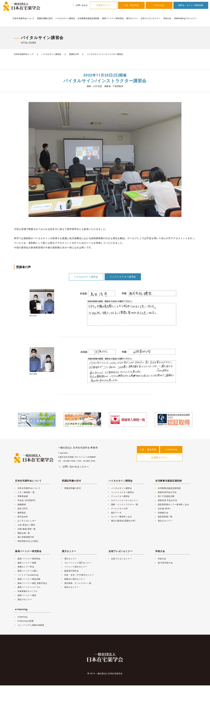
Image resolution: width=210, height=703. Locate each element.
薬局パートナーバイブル (27, 587)
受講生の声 (74, 54)
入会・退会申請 (131, 5)
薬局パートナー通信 (25, 595)
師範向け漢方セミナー (73, 579)
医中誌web (21, 517)
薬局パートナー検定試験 (27, 579)
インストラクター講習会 (123, 276)
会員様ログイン (103, 5)
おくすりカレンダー (25, 521)
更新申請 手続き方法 (165, 500)
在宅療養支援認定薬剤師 (88, 18)
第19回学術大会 (163, 563)
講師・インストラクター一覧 (122, 504)
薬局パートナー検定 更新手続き (30, 583)
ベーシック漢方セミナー (74, 567)
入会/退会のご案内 (24, 525)
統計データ (114, 513)
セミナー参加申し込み (119, 517)
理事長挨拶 (21, 496)
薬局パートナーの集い (26, 571)
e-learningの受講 (24, 621)
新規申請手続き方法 (165, 492)
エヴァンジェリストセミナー (122, 500)
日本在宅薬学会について (23, 18)
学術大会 (167, 18)
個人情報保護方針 (24, 537)
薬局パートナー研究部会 (113, 18)
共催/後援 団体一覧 (25, 529)
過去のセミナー (163, 521)
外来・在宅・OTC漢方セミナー (77, 575)
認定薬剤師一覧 (163, 517)
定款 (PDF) (21, 508)
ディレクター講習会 (118, 496)
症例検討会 (161, 513)
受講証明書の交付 (45, 18)
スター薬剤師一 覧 (24, 492)
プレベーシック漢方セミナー (76, 563)
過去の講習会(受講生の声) (121, 521)
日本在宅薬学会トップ (24, 54)
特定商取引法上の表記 (26, 541)
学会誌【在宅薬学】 (25, 500)
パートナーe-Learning (26, 575)
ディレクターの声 (117, 508)
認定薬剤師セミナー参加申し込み (171, 504)
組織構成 (20, 504)
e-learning (159, 5)
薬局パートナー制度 (25, 563)
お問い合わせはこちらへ (73, 467)
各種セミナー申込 (24, 567)
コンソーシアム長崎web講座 (29, 625)
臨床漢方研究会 (70, 571)
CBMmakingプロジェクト (185, 18)
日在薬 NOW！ (163, 508)
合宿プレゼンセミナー (150, 18)
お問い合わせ (80, 5)
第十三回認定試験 (164, 496)
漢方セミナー (132, 18)
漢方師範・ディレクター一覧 (76, 583)
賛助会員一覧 (22, 533)
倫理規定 (20, 513)
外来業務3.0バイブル (25, 591)
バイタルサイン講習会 (65, 18)
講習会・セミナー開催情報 (190, 5)
